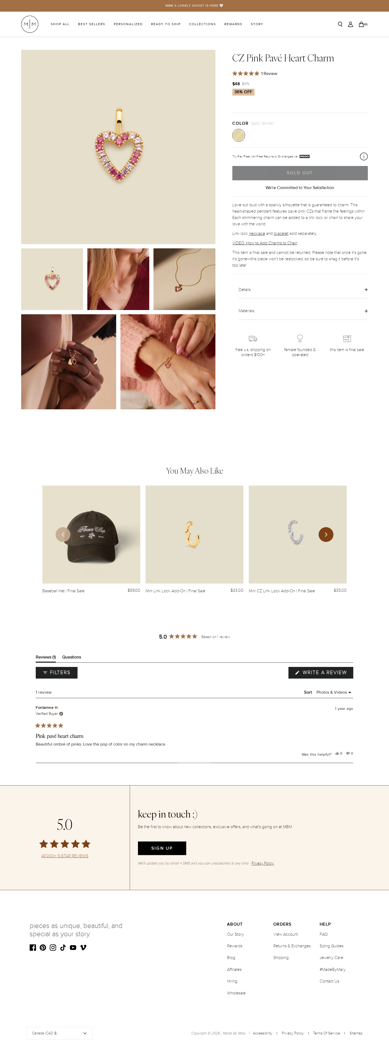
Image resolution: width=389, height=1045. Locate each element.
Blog (231, 957)
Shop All (60, 24)
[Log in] (350, 24)
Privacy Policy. (263, 863)
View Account (285, 934)
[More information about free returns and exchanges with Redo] (364, 156)
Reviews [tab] (46, 658)
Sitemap (356, 1033)
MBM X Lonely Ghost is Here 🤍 (194, 6)
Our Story (235, 934)
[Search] (340, 24)
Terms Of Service (326, 1033)
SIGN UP (162, 848)
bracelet (281, 233)
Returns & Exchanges (292, 946)
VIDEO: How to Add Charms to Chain (264, 242)
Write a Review (327, 673)
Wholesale (236, 993)
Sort (308, 692)
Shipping (281, 957)
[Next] (326, 534)
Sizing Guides (331, 946)
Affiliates (234, 969)
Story (257, 24)
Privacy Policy (293, 1033)
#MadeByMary (333, 969)
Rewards (233, 24)
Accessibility (262, 1033)
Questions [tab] (71, 658)
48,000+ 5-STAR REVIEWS (64, 856)
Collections (202, 24)
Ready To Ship (166, 24)
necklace (257, 233)
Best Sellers (91, 24)
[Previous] (63, 534)
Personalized (128, 24)
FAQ (324, 934)
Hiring (232, 981)
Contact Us (329, 981)
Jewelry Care (331, 957)
